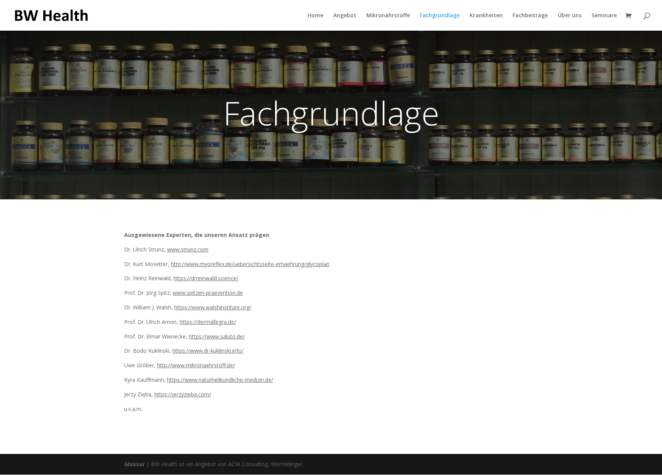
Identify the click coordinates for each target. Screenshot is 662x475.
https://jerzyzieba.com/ (182, 394)
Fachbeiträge (530, 16)
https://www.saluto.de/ (217, 336)
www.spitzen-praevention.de (208, 292)
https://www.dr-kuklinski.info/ (208, 350)
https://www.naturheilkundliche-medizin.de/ (220, 379)
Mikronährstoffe (388, 16)
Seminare (604, 16)
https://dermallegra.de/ (208, 321)
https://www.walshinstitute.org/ (212, 307)
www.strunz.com (187, 249)
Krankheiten (486, 16)
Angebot (344, 16)
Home (315, 16)
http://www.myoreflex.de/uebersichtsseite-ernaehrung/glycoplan (250, 264)
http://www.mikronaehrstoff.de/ (196, 365)
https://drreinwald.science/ (206, 278)
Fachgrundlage (440, 16)
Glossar (134, 464)
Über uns (570, 16)
